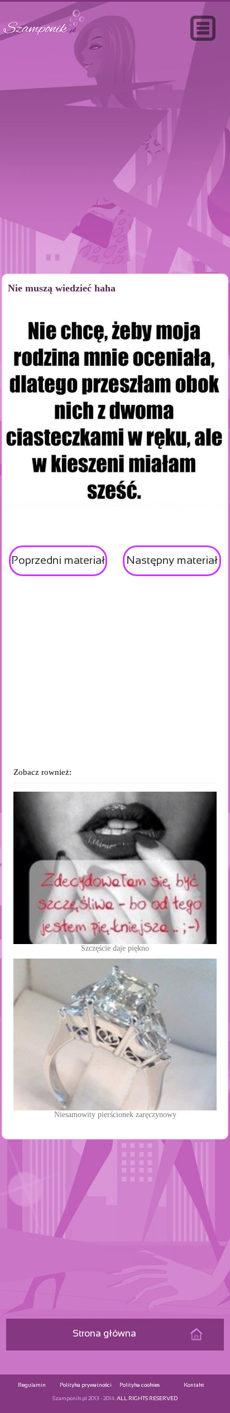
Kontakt (194, 1385)
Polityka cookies (139, 1385)
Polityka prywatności (86, 1385)
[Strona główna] (44, 35)
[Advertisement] (115, 181)
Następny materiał (172, 560)
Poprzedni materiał (58, 560)
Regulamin (32, 1385)
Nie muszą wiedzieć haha (62, 288)
